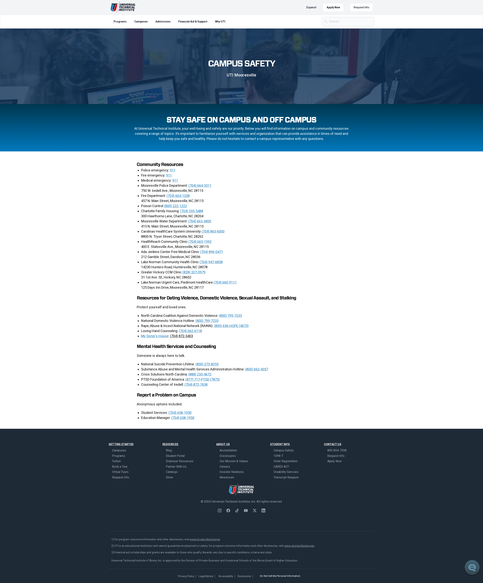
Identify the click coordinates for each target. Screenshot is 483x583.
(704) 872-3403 (181, 336)
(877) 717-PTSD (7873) (202, 379)
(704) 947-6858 (211, 262)
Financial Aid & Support (192, 21)
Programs (120, 21)
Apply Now (333, 7)
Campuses (141, 21)
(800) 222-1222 (175, 206)
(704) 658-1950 (180, 413)
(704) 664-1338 (178, 196)
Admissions (163, 21)
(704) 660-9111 (225, 282)
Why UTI (220, 21)
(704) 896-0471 (211, 252)
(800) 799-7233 (230, 316)
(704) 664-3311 (200, 185)
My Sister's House (154, 336)
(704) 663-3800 (199, 221)
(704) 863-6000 (213, 231)
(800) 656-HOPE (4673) (231, 326)
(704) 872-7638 (196, 384)
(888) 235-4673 (199, 374)
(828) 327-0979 (193, 272)
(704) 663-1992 (200, 242)
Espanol (311, 7)
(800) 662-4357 (256, 369)
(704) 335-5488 (191, 211)
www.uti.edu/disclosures (205, 539)
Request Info (361, 7)
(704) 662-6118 (190, 331)
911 (172, 170)
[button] (478, 578)
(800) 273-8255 (206, 364)
